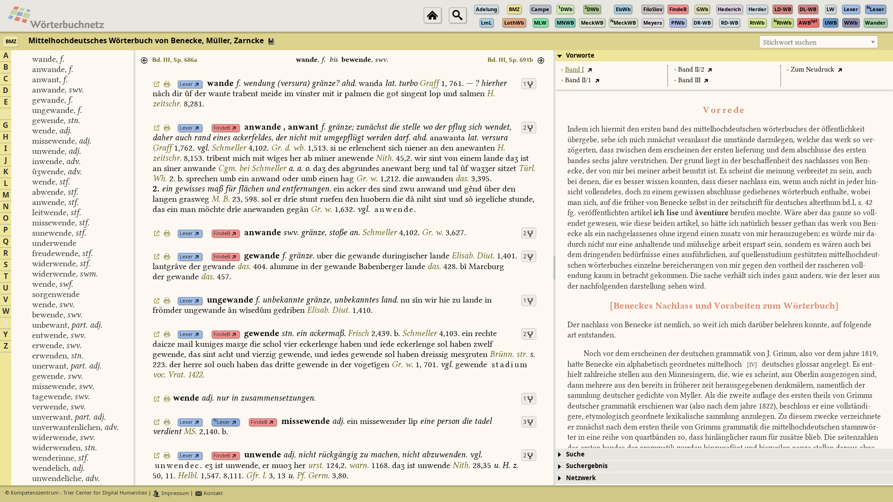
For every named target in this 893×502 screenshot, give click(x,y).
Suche (575, 454)
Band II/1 (578, 80)
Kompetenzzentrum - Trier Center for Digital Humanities (79, 493)
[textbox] (819, 42)
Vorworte (580, 55)
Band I (574, 69)
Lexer (186, 84)
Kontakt (212, 493)
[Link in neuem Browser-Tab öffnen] (197, 84)
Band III (689, 80)
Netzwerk (581, 478)
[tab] (724, 55)
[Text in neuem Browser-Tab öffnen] (589, 69)
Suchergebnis (586, 466)
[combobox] (818, 41)
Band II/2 (691, 69)
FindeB (221, 128)
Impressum (174, 493)
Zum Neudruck (812, 69)
